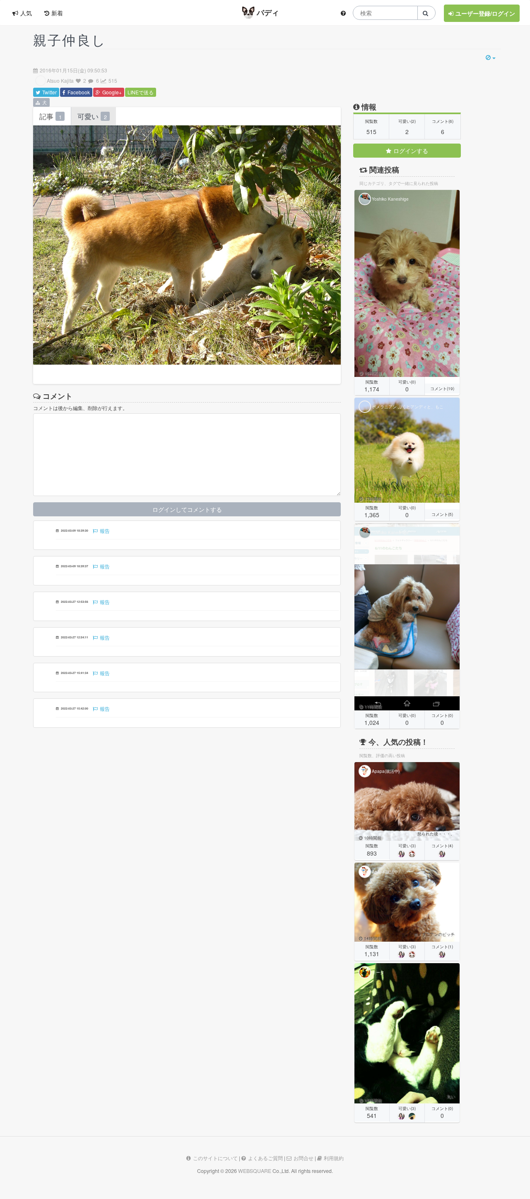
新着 (57, 13)
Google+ (112, 92)
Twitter (49, 92)
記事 (50, 116)
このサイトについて (215, 1158)
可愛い (92, 116)
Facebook (78, 92)
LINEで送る (141, 92)
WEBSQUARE (254, 1171)
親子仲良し (69, 39)
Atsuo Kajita (60, 80)
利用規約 (334, 1158)
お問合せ (303, 1158)
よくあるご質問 (265, 1158)
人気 (26, 13)
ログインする (410, 150)
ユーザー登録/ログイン (485, 13)
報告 (105, 530)
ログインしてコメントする (187, 509)
